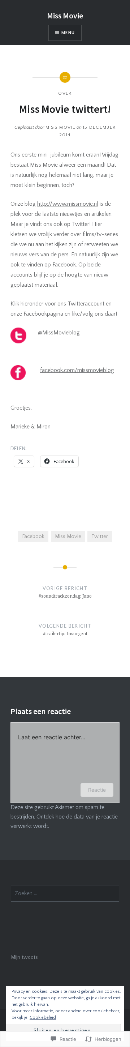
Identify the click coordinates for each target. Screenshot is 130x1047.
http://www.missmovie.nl (67, 204)
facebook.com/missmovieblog (77, 370)
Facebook (33, 536)
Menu (68, 32)
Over (65, 93)
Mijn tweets (24, 957)
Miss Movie (65, 15)
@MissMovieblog (59, 332)
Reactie (97, 790)
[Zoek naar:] (65, 894)
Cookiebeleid (43, 1017)
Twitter (99, 536)
